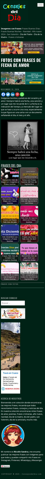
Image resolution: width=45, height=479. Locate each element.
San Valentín (12, 34)
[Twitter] (8, 94)
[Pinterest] (17, 94)
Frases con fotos (9, 284)
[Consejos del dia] (14, 21)
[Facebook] (3, 94)
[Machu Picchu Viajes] (22, 53)
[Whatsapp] (22, 94)
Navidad (26, 31)
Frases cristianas (16, 37)
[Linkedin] (13, 94)
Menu (40, 4)
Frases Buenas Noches (11, 31)
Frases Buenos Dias (31, 28)
